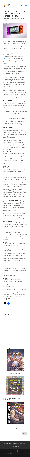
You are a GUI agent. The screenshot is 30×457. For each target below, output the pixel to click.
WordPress (15, 455)
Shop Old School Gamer (14, 445)
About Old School (14, 446)
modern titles (22, 293)
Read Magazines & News (18, 443)
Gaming (22, 18)
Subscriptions (7, 443)
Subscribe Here (15, 428)
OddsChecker (7, 58)
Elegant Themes (14, 453)
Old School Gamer (8, 18)
